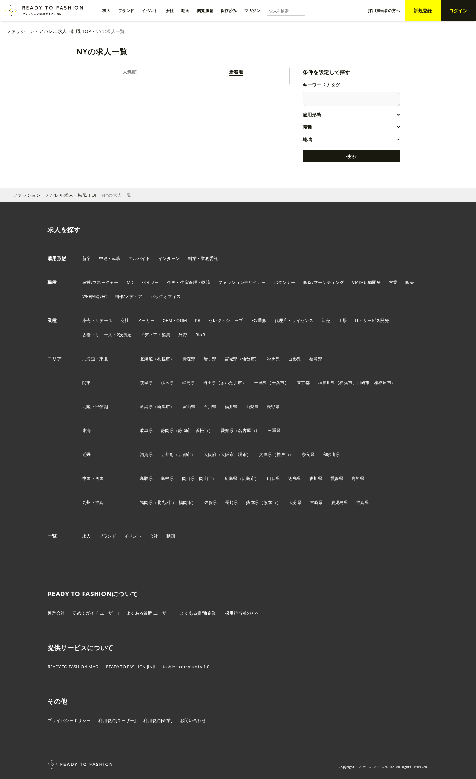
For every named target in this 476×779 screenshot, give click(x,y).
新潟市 (163, 406)
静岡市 (184, 430)
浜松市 (202, 430)
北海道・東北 (95, 359)
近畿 (86, 454)
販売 (409, 282)
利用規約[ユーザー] (117, 720)
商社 (124, 320)
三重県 (274, 430)
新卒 (86, 258)
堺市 (242, 454)
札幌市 (163, 359)
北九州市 (165, 502)
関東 (86, 382)
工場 (342, 320)
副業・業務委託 (203, 258)
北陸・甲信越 (95, 406)
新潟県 (146, 406)
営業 (393, 282)
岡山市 (205, 478)
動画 (170, 536)
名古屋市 (246, 430)
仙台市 (248, 359)
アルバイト (139, 258)
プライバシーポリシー (69, 720)
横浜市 (345, 382)
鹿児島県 (339, 502)
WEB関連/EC (94, 296)
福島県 (315, 359)
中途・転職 (110, 258)
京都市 (184, 454)
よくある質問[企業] (198, 613)
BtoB (200, 335)
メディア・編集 (155, 335)
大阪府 (210, 454)
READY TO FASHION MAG (73, 667)
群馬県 (188, 382)
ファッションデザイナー (242, 282)
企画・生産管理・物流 (188, 282)
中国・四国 (93, 478)
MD (130, 282)
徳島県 (294, 478)
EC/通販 (259, 320)
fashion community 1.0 (186, 667)
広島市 (248, 478)
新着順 (236, 72)
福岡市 (185, 502)
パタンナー (284, 282)
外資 (182, 335)
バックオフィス (166, 296)
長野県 (273, 406)
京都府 (167, 454)
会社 (154, 536)
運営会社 (56, 613)
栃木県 (167, 382)
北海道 (146, 359)
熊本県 (252, 502)
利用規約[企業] (157, 720)
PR (197, 320)
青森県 (189, 359)
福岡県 (146, 502)
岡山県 (188, 478)
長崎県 (231, 502)
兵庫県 (265, 454)
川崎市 (363, 382)
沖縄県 (362, 502)
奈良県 (308, 454)
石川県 (210, 406)
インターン (169, 258)
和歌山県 (331, 454)
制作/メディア (128, 296)
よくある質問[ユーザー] (149, 613)
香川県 (315, 478)
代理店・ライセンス (294, 320)
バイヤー (150, 282)
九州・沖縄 (93, 502)
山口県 (273, 478)
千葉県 (260, 382)
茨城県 (146, 382)
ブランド (107, 536)
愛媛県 (336, 478)
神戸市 (283, 454)
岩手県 (210, 359)
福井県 (231, 406)
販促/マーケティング (323, 282)
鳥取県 (146, 478)
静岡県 (167, 430)
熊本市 (270, 502)
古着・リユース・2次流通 (107, 335)
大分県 (295, 502)
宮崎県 (316, 502)
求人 (86, 536)
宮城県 (231, 359)
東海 (86, 430)
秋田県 (273, 359)
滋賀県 (146, 454)
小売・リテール (97, 320)
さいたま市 (231, 382)
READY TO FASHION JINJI (130, 667)
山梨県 (252, 406)
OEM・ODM (175, 320)
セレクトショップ (226, 320)
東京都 (303, 382)
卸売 (326, 320)
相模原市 (382, 382)
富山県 (189, 406)
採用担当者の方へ (242, 613)
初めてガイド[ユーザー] (96, 613)
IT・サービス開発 (372, 320)
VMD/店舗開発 (366, 282)
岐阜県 (146, 430)
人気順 (130, 72)
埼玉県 (209, 382)
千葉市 (278, 382)
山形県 (294, 359)
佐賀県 (210, 502)
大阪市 (227, 454)
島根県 (167, 478)
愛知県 (227, 430)
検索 (351, 156)
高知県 (357, 478)
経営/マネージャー (100, 282)
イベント (133, 536)
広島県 (231, 478)
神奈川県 (326, 382)
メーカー (145, 320)
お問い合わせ (193, 720)
